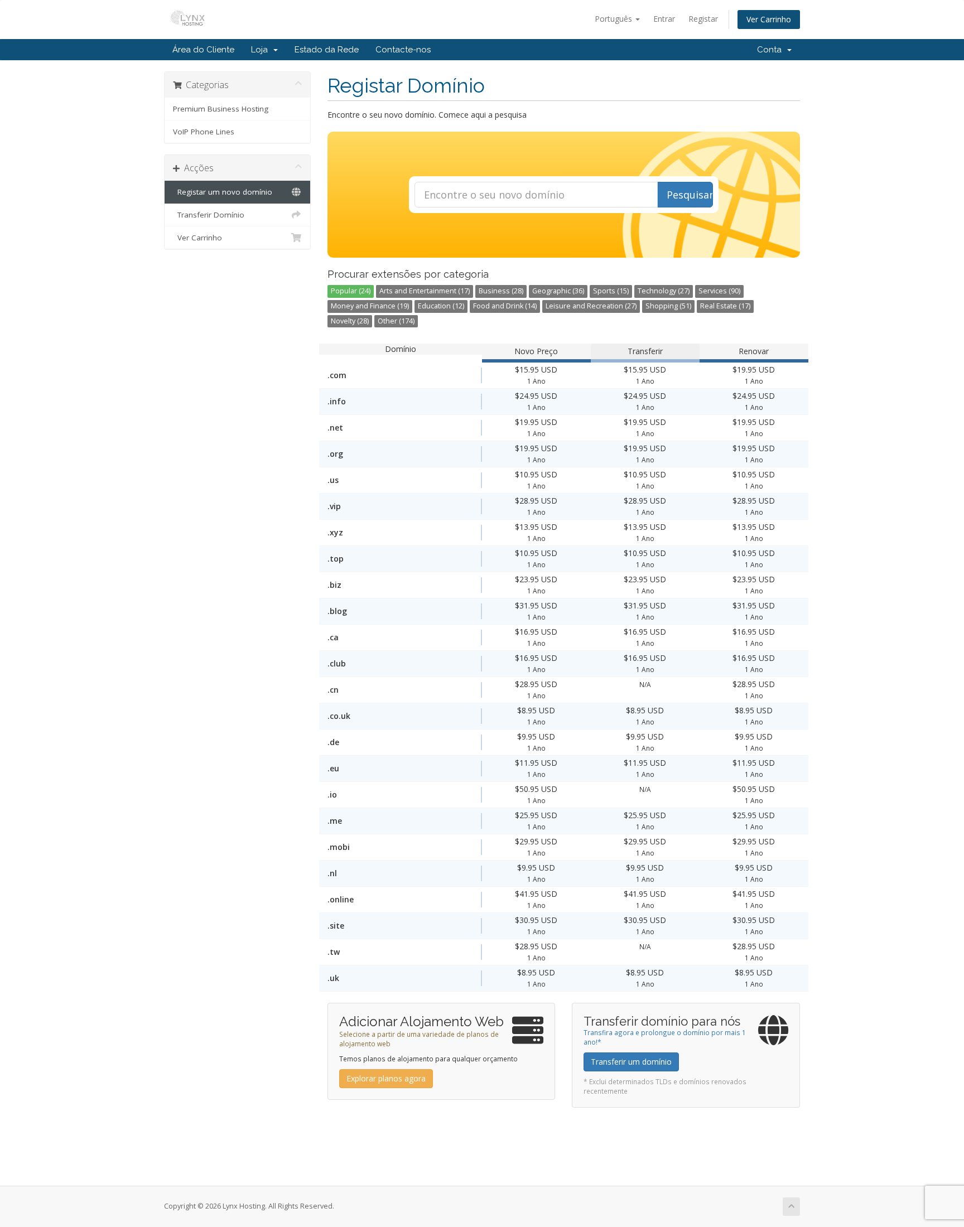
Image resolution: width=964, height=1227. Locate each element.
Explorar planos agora (386, 1078)
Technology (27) (664, 291)
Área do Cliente (203, 50)
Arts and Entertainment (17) (424, 291)
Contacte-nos (403, 50)
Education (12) (441, 306)
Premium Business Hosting (220, 109)
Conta (771, 50)
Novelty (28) (350, 321)
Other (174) (396, 321)
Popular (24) (350, 291)
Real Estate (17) (725, 306)
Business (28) (501, 291)
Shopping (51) (668, 306)
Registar (703, 18)
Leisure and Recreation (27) (591, 306)
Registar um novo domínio (222, 192)
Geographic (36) (558, 291)
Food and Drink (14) (505, 306)
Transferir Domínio (208, 215)
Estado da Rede (327, 50)
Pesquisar (690, 194)
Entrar (664, 18)
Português (614, 18)
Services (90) (719, 291)
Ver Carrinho (768, 19)
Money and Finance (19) (370, 306)
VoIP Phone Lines (203, 132)
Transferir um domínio (631, 1061)
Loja (261, 50)
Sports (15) (611, 291)
